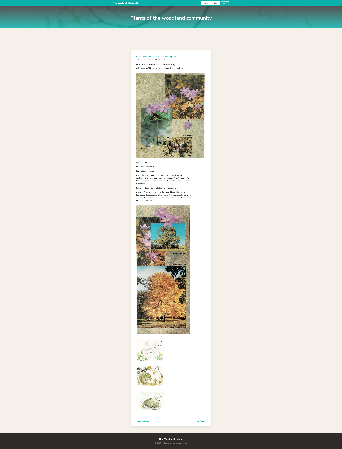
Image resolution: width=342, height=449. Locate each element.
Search (224, 3)
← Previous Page (142, 421)
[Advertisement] (171, 37)
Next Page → (201, 421)
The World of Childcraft (125, 3)
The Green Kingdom (151, 57)
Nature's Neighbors (168, 57)
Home (138, 57)
